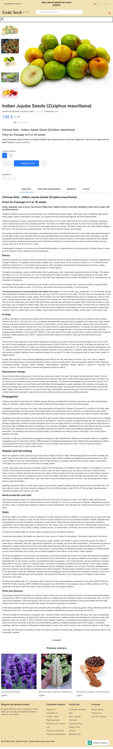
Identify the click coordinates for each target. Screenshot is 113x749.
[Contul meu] (101, 12)
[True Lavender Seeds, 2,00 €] (19, 675)
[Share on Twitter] (9, 178)
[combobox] (59, 12)
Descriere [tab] (26, 189)
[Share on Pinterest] (14, 178)
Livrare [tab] (85, 189)
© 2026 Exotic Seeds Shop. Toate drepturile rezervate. (28, 741)
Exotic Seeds (12, 12)
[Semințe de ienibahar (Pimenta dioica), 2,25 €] (94, 675)
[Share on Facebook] (4, 178)
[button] (108, 12)
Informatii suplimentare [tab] (49, 189)
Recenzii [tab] (71, 189)
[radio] (4, 155)
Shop (27, 12)
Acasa (56, 111)
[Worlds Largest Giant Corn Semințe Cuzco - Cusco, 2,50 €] (56, 675)
